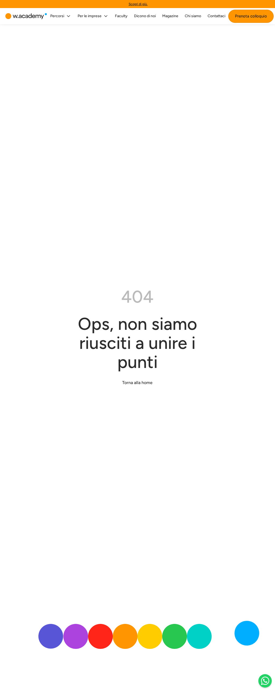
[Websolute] (26, 16)
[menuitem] (60, 16)
